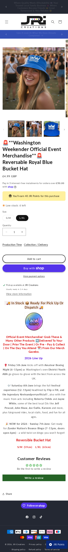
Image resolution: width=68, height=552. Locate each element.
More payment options (34, 276)
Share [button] (9, 493)
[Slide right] (64, 129)
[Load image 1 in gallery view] (16, 129)
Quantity (6, 225)
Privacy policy (35, 544)
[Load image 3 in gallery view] (52, 129)
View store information (19, 294)
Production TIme (12, 244)
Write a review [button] (34, 477)
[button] (6, 22)
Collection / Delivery (36, 244)
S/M (10, 218)
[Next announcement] (62, 6)
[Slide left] (3, 129)
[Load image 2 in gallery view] (34, 129)
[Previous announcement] (6, 6)
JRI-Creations (19, 544)
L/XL (22, 218)
